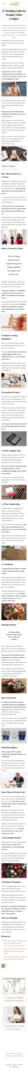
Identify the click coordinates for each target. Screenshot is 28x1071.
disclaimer (17, 35)
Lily (8, 964)
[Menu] (3, 3)
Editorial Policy (18, 1055)
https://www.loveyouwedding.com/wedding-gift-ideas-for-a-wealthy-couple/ (15, 951)
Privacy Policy (10, 1053)
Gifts (2, 968)
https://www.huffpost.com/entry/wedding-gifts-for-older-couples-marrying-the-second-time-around (15, 943)
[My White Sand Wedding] (14, 3)
